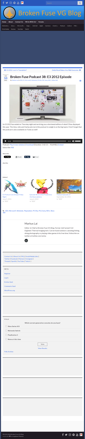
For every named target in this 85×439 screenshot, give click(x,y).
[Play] (5, 141)
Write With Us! (30, 22)
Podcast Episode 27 (63, 195)
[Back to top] (80, 434)
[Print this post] (80, 80)
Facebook (14, 259)
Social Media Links (32, 256)
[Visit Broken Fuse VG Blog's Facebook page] (3, 2)
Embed (60, 145)
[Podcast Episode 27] (69, 186)
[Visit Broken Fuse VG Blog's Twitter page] (7, 2)
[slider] (78, 141)
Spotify (13, 261)
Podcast (62, 26)
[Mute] (73, 141)
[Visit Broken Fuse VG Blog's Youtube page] (18, 2)
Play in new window (17, 145)
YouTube (20, 29)
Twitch (27, 29)
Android (35, 26)
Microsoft (20, 26)
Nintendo (5, 26)
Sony (12, 26)
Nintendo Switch (14, 331)
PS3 (43, 80)
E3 (23, 80)
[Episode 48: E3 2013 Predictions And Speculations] (42, 186)
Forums (41, 22)
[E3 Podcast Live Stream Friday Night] (15, 186)
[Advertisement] (42, 47)
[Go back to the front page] (42, 13)
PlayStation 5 (13, 335)
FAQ (22, 256)
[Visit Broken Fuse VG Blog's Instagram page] (11, 2)
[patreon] (22, 2)
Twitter (7, 259)
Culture (69, 26)
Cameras (48, 26)
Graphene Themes (18, 436)
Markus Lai (15, 80)
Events (55, 26)
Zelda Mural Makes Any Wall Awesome (65, 70)
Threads (7, 261)
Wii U (49, 80)
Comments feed (9, 286)
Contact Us (19, 22)
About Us (17, 256)
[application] (42, 141)
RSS (12, 147)
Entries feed (8, 282)
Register (7, 273)
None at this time (14, 339)
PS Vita (40, 80)
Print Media (5, 29)
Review (13, 29)
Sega (27, 26)
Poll (75, 26)
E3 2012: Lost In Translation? (17, 70)
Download (30, 145)
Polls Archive (8, 352)
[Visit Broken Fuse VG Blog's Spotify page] (14, 2)
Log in (6, 278)
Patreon (21, 259)
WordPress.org (9, 290)
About (11, 22)
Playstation (28, 211)
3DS (21, 80)
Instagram (29, 259)
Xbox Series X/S (13, 326)
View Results (42, 348)
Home (4, 22)
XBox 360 (55, 80)
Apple (41, 26)
